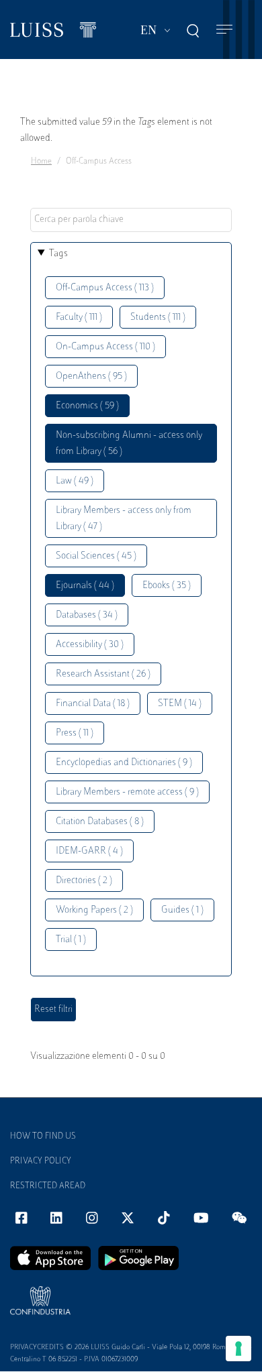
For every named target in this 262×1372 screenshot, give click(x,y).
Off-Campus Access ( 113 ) (105, 288)
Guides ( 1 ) (182, 910)
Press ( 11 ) (74, 733)
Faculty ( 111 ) (79, 317)
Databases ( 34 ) (87, 615)
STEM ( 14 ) (180, 704)
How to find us (43, 1137)
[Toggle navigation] (224, 30)
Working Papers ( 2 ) (94, 910)
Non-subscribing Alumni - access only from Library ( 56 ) (129, 444)
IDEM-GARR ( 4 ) (89, 851)
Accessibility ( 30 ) (90, 645)
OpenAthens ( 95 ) (91, 376)
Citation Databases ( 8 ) (100, 822)
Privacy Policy (40, 1161)
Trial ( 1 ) (71, 940)
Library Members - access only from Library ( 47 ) (123, 519)
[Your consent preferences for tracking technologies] (238, 1348)
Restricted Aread (47, 1186)
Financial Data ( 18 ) (93, 704)
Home (41, 162)
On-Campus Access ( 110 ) (105, 347)
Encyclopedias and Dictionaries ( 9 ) (124, 763)
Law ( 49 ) (74, 481)
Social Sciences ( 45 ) (96, 556)
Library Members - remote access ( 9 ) (127, 792)
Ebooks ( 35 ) (166, 586)
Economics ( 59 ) (87, 406)
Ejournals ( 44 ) (85, 586)
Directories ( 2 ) (84, 881)
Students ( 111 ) (157, 317)
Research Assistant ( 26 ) (103, 674)
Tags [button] (58, 254)
